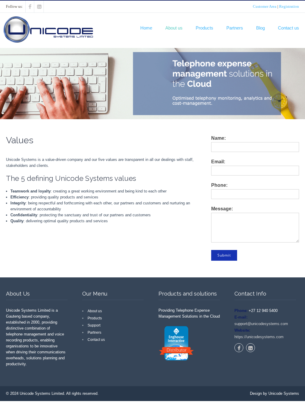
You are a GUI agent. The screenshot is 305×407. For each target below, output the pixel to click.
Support (94, 325)
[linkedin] (39, 7)
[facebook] (30, 7)
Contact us (288, 27)
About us (174, 27)
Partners (234, 27)
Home (146, 27)
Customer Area (264, 6)
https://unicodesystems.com (259, 337)
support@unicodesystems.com (261, 323)
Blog (260, 27)
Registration (289, 6)
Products (204, 27)
